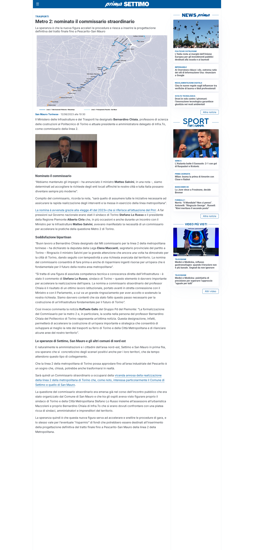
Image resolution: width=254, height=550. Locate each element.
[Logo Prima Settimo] (127, 4)
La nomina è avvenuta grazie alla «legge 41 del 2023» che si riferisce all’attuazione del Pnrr (95, 210)
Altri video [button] (210, 291)
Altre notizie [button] (209, 112)
